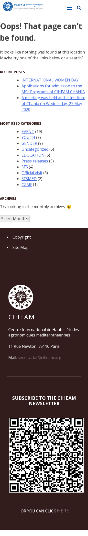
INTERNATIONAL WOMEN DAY (50, 80)
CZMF (27, 184)
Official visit (32, 172)
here (63, 510)
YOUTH (28, 137)
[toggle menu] (69, 8)
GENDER (29, 143)
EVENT (28, 131)
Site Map (20, 247)
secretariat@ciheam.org (39, 357)
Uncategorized (35, 149)
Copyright (21, 237)
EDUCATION (33, 155)
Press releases (35, 161)
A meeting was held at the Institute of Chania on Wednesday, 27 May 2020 (53, 103)
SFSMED (29, 178)
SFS (25, 167)
